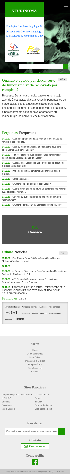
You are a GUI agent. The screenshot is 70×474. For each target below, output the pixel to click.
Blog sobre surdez (43, 409)
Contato (35, 372)
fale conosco (54, 307)
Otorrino (43, 313)
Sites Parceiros (35, 368)
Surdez (38, 398)
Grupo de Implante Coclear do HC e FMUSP (17, 396)
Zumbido (6, 402)
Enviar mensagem (37, 446)
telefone (8, 319)
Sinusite (38, 402)
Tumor (19, 319)
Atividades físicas (12, 307)
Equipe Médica (35, 364)
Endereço (43, 307)
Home (35, 350)
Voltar (63, 79)
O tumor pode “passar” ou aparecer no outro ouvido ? (32, 205)
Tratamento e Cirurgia (35, 361)
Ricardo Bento (55, 313)
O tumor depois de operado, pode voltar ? (26, 184)
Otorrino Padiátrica (43, 405)
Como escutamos (15, 179)
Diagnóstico (34, 357)
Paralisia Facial (42, 394)
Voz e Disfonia (8, 409)
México (35, 313)
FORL (12, 312)
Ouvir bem (7, 405)
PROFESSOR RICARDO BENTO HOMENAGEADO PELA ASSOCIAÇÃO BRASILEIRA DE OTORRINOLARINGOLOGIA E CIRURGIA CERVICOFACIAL (33, 290)
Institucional (25, 313)
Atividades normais (29, 307)
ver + (63, 253)
